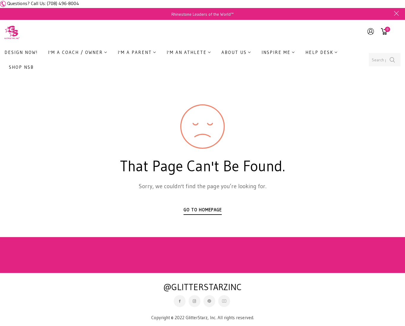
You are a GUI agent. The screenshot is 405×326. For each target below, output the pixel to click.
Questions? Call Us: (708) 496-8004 (43, 3)
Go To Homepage (203, 209)
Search (392, 59)
